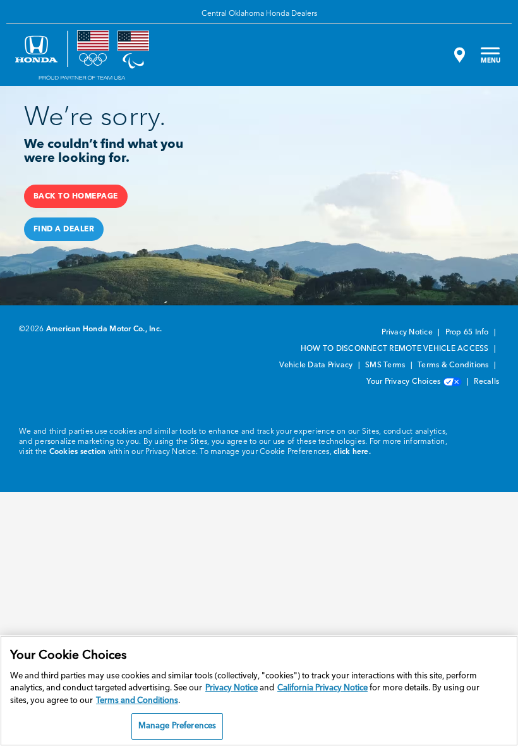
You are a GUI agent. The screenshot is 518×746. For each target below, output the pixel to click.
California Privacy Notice (322, 688)
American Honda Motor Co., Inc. (104, 329)
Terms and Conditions (137, 701)
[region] (259, 690)
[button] (76, 196)
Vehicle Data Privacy (316, 365)
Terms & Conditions (454, 365)
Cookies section (77, 452)
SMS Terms (386, 365)
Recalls (486, 382)
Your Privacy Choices (404, 382)
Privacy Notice (408, 332)
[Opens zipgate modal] (458, 55)
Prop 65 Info (468, 332)
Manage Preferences (177, 726)
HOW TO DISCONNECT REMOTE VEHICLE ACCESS (396, 349)
